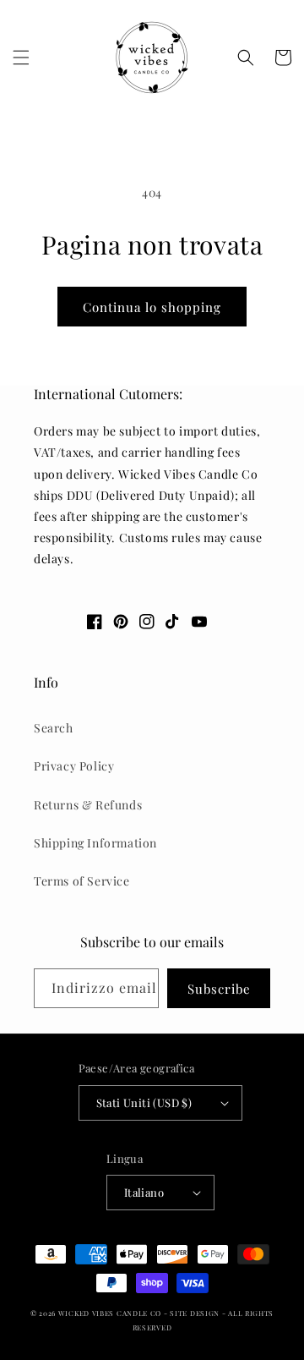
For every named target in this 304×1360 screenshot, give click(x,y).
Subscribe (219, 988)
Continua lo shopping (152, 307)
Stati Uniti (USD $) (144, 1102)
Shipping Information (95, 843)
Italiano (144, 1192)
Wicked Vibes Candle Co (109, 1313)
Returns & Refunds (88, 805)
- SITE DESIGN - (196, 1313)
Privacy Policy (74, 766)
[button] (21, 57)
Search (53, 728)
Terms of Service (82, 881)
